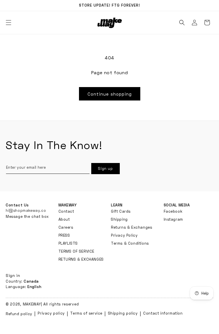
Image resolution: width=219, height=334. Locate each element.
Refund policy (19, 313)
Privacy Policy (124, 235)
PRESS (64, 235)
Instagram (173, 219)
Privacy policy (51, 313)
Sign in (13, 275)
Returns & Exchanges (131, 227)
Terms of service (86, 313)
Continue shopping (110, 93)
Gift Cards (121, 211)
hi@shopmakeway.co (26, 210)
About (64, 219)
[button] (182, 22)
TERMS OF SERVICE (76, 251)
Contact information (162, 313)
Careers (65, 227)
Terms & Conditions (130, 243)
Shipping (119, 219)
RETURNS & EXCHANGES (81, 259)
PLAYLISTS (68, 243)
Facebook (173, 211)
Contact (66, 211)
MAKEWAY (32, 304)
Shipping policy (123, 313)
